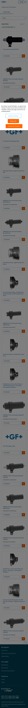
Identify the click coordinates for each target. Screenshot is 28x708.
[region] (14, 116)
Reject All (13, 121)
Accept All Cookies (14, 126)
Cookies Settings (13, 116)
